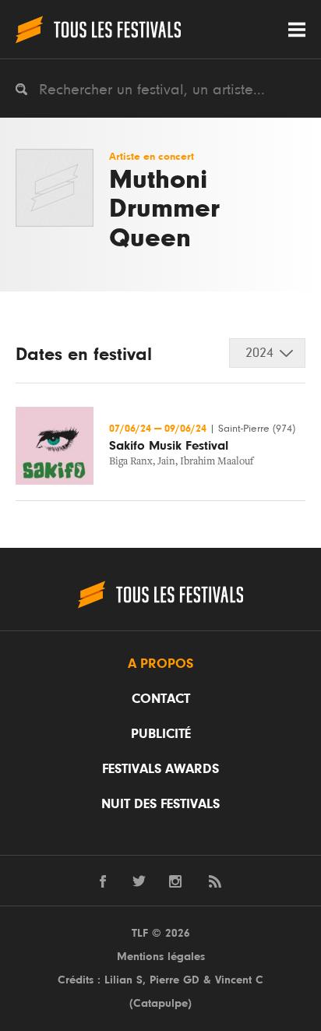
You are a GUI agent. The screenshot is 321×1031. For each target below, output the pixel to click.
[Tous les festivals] (98, 29)
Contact (161, 699)
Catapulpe (160, 1003)
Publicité (161, 734)
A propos (160, 664)
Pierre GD (174, 980)
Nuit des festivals (160, 804)
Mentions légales (161, 956)
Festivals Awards (160, 769)
